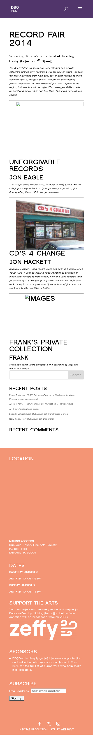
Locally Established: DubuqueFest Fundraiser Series (38, 414)
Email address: (20, 691)
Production (35, 729)
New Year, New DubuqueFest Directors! (31, 419)
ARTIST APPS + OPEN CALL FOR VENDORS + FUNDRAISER (41, 404)
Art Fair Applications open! (24, 409)
